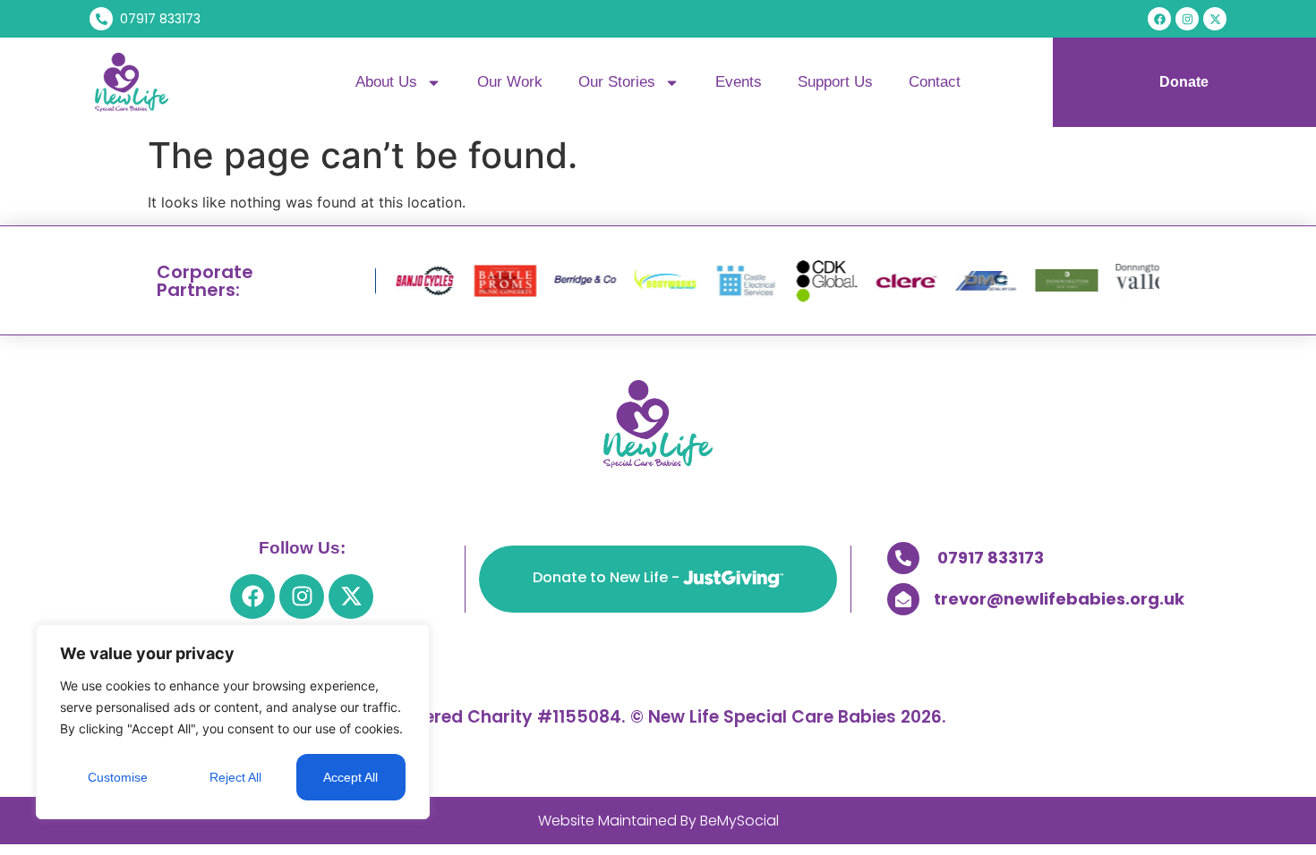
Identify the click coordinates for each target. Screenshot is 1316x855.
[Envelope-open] (903, 599)
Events (738, 81)
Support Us (835, 81)
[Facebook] (1159, 18)
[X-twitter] (1214, 18)
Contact (935, 81)
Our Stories (616, 81)
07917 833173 (990, 557)
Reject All (235, 777)
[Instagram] (1187, 18)
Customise (118, 777)
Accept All (350, 777)
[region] (233, 721)
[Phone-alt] (903, 558)
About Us (386, 81)
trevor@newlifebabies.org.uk (1059, 599)
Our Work (510, 81)
